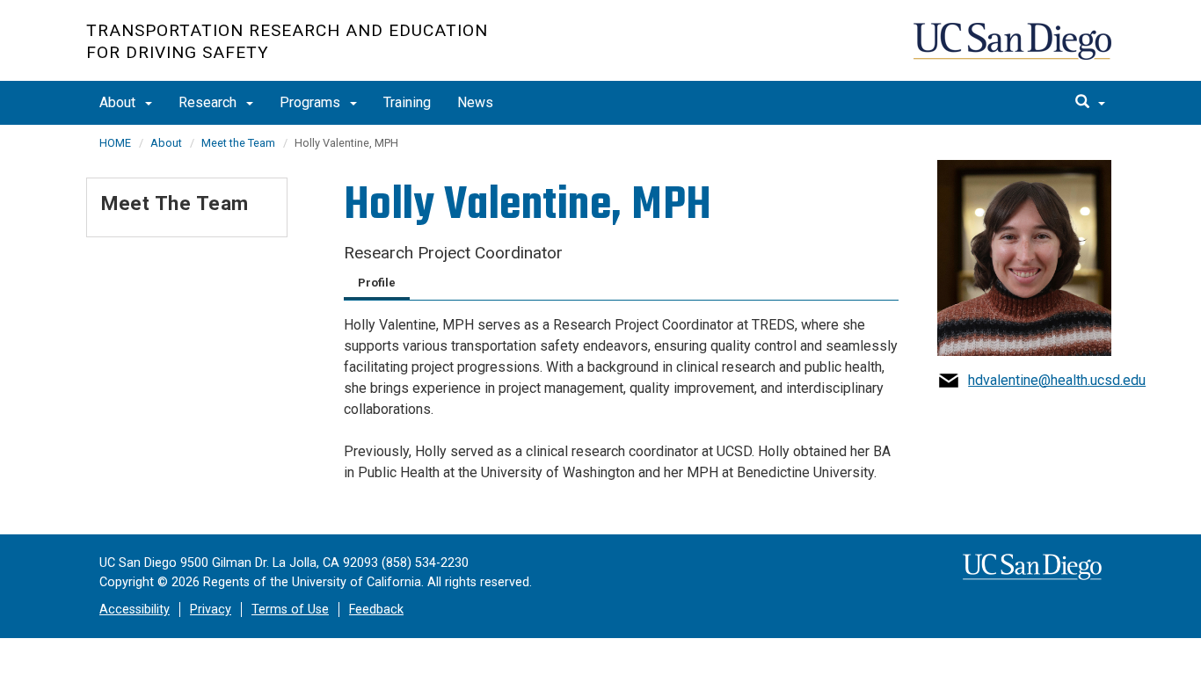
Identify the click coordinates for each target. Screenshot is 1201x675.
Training (407, 102)
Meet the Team (238, 142)
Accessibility (134, 609)
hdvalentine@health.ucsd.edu (1057, 380)
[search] (1090, 103)
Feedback (376, 609)
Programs (312, 102)
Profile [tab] (377, 282)
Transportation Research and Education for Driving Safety (287, 41)
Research (209, 102)
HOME (115, 142)
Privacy (210, 609)
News (475, 102)
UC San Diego (1014, 49)
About (119, 102)
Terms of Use (290, 609)
